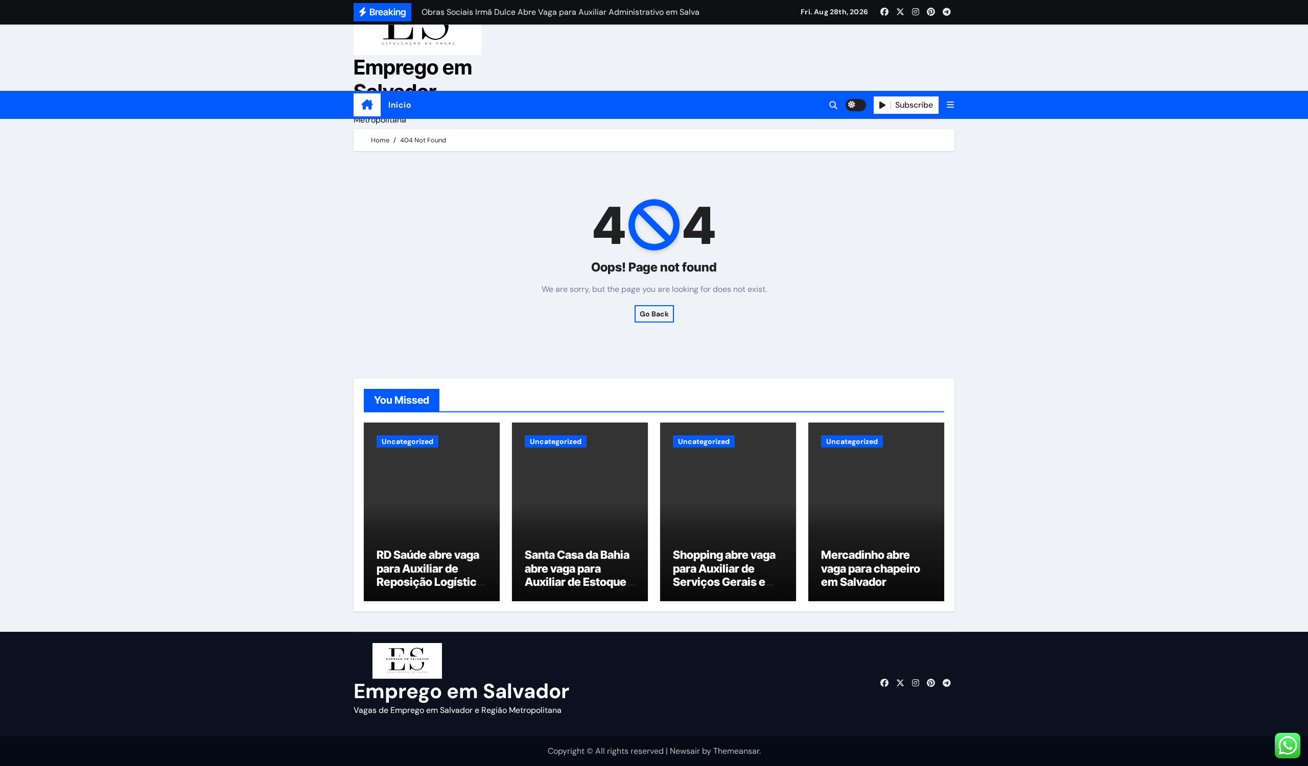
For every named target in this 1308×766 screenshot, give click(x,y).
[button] (950, 105)
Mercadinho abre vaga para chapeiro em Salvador (870, 568)
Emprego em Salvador (413, 79)
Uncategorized (407, 441)
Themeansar (736, 751)
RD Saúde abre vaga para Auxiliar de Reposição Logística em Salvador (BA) (430, 575)
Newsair (685, 751)
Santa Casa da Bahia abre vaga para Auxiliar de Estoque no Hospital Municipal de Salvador (577, 588)
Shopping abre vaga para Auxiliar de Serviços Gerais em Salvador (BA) (724, 575)
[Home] (367, 105)
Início (399, 105)
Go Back (654, 313)
